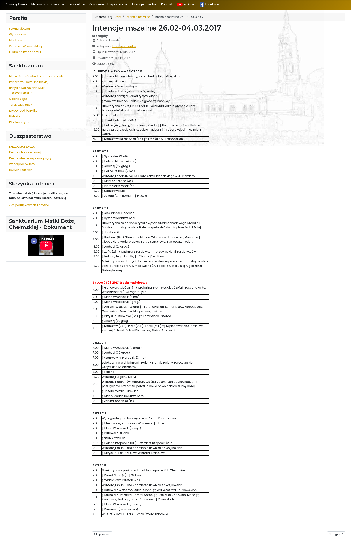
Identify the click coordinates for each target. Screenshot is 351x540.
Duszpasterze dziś (22, 146)
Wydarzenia (17, 34)
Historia (14, 116)
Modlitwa (15, 40)
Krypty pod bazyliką (23, 110)
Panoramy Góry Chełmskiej (28, 82)
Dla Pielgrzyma (19, 122)
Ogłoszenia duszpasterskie (108, 4)
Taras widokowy (20, 105)
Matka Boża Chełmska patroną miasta (36, 76)
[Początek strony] (344, 533)
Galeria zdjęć (18, 99)
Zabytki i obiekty (22, 93)
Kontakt (167, 4)
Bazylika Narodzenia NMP (27, 88)
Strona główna (16, 4)
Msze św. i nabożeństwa (48, 4)
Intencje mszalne (144, 4)
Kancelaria (77, 4)
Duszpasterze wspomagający (30, 158)
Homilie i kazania (20, 170)
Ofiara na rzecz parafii (25, 52)
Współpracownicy (22, 164)
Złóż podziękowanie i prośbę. (29, 205)
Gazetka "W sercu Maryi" (26, 46)
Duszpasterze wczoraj (25, 152)
